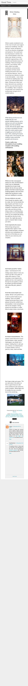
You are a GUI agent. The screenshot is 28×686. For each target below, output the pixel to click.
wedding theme (13, 416)
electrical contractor (13, 450)
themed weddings (14, 414)
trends (20, 414)
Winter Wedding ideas (14, 13)
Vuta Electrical (12, 443)
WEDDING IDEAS (15, 415)
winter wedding (20, 416)
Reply (10, 439)
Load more (15, 476)
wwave (10, 426)
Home (9, 5)
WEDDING (8, 415)
